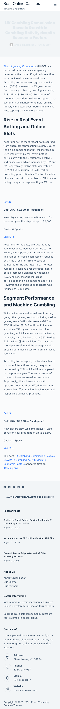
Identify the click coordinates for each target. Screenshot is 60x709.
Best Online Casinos (22, 3)
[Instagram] (14, 487)
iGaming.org (11, 468)
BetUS (7, 201)
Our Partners (11, 585)
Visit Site (9, 236)
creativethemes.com (25, 690)
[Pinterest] (18, 487)
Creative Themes (13, 705)
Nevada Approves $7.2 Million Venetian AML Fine (29, 538)
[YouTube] (23, 487)
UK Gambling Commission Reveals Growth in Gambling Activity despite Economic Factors (29, 460)
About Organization (15, 577)
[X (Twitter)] (9, 487)
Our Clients (10, 581)
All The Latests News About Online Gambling (30, 497)
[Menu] (55, 5)
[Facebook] (5, 487)
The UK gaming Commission (20, 66)
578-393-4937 (22, 669)
